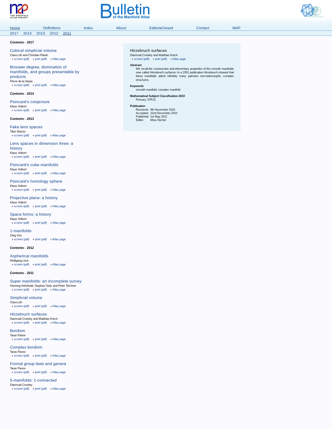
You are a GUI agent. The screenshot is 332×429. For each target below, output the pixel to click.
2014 (27, 33)
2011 (67, 33)
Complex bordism (26, 347)
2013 (41, 33)
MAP (236, 28)
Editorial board (161, 28)
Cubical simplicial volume (33, 50)
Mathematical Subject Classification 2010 (157, 96)
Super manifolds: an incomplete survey (46, 281)
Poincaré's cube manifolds (34, 164)
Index (88, 28)
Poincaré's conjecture (30, 101)
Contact (202, 28)
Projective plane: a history (34, 197)
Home (15, 28)
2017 (14, 33)
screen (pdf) (21, 58)
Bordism (17, 330)
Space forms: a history (30, 214)
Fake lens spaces (26, 127)
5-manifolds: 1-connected (33, 380)
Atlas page (59, 58)
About (121, 28)
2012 (54, 33)
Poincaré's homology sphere (36, 181)
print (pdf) (41, 58)
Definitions (52, 28)
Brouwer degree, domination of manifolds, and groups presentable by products (44, 72)
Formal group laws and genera (38, 363)
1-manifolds (21, 231)
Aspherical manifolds (29, 256)
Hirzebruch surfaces (28, 314)
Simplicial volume (26, 297)
